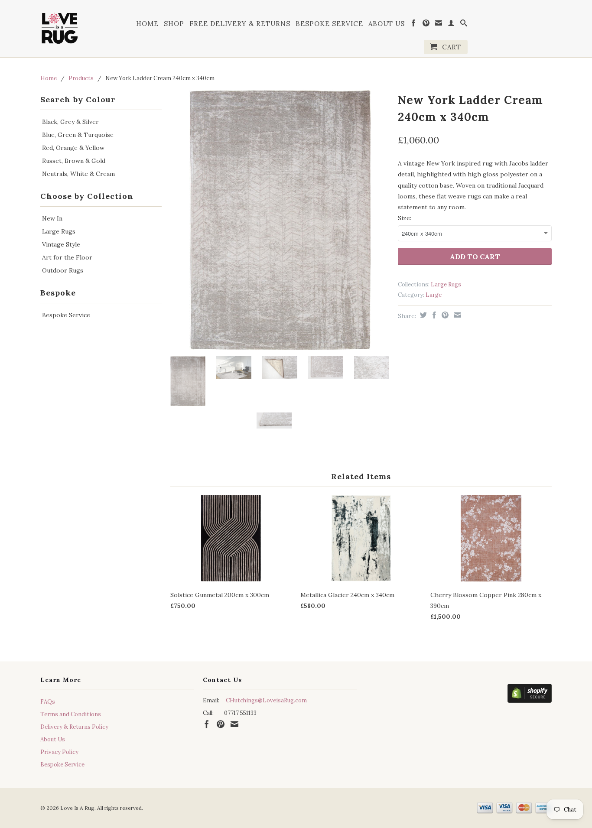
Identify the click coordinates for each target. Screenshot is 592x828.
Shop (174, 24)
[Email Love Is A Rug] (438, 24)
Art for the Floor (67, 257)
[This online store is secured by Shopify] (529, 695)
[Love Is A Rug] (60, 26)
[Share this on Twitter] (422, 315)
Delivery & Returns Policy (74, 727)
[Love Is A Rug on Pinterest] (426, 24)
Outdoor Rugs (62, 270)
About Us (386, 24)
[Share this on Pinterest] (444, 315)
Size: (404, 218)
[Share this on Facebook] (433, 315)
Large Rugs (58, 231)
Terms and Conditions (70, 714)
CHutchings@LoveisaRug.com (266, 700)
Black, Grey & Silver (70, 122)
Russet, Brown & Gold (73, 161)
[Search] (464, 24)
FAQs (47, 701)
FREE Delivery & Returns (239, 24)
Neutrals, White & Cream (78, 174)
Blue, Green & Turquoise (78, 135)
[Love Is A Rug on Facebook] (413, 24)
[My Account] (451, 24)
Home (147, 24)
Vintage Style (61, 244)
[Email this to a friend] (456, 315)
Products (81, 78)
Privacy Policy (59, 752)
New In (52, 218)
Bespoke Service (329, 24)
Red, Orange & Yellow (73, 148)
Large (434, 295)
